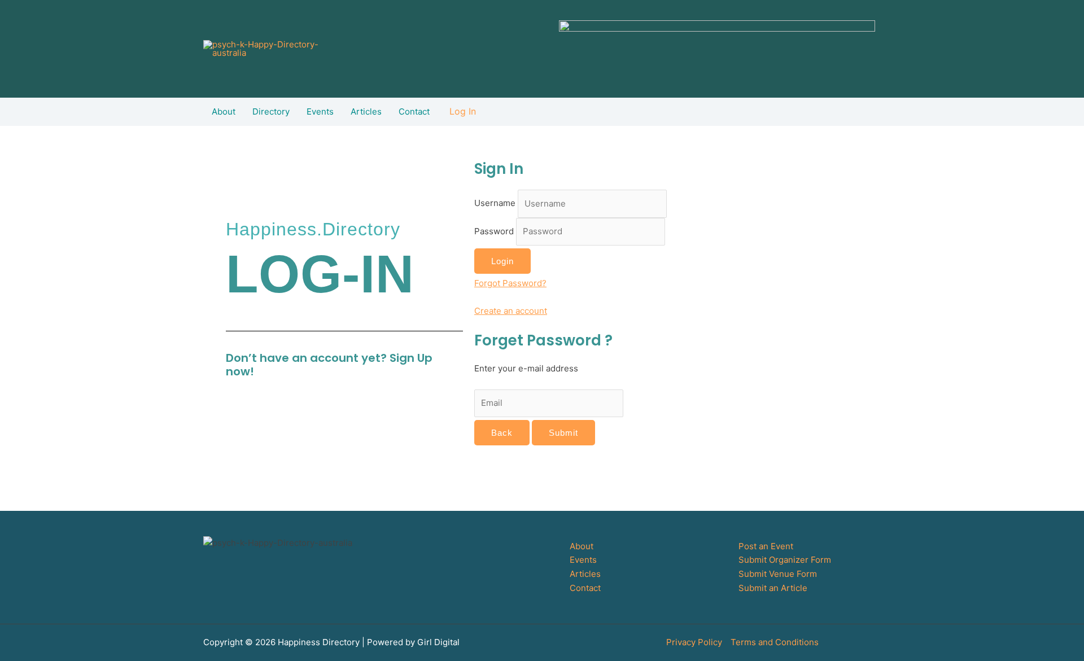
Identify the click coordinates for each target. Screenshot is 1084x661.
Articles (366, 111)
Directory (271, 111)
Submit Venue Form (777, 573)
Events (320, 111)
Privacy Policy (694, 642)
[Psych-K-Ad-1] (717, 50)
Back (502, 432)
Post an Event (765, 546)
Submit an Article (772, 588)
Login (502, 261)
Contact (414, 111)
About (223, 111)
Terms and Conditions (775, 642)
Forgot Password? (510, 283)
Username (496, 203)
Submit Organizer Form (784, 559)
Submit (563, 432)
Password (495, 231)
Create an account (510, 310)
